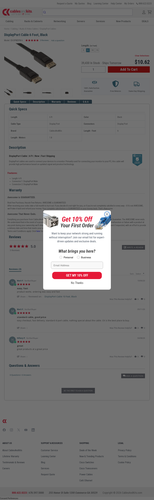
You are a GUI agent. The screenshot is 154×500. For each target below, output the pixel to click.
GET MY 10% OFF (77, 275)
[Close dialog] (107, 214)
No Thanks (77, 283)
